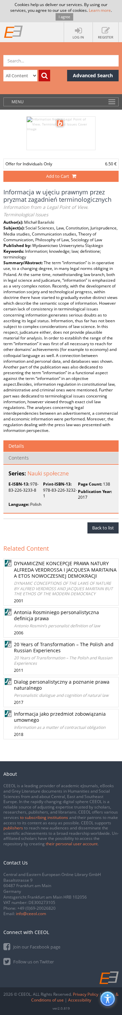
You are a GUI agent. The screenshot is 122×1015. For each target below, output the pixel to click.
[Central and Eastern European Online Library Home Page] (13, 31)
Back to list (103, 528)
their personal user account (72, 844)
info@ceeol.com (31, 913)
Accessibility (79, 1000)
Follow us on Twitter (33, 962)
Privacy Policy (85, 994)
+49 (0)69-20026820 (36, 908)
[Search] (44, 75)
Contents (18, 458)
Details (16, 446)
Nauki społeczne (48, 473)
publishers (13, 828)
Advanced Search (93, 75)
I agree (64, 16)
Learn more (100, 10)
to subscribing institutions (44, 817)
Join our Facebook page (36, 947)
